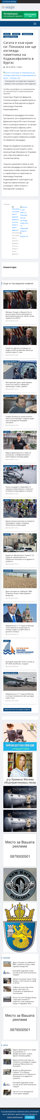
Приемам (29, 1117)
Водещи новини (10, 37)
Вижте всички (31, 289)
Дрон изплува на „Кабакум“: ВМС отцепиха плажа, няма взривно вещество (19, 593)
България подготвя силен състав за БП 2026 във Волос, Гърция (20, 663)
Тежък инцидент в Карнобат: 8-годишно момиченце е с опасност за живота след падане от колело (19, 489)
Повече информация (15, 1117)
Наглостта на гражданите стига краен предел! (23, 1092)
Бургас (6, 34)
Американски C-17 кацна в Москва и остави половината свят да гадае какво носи (20, 696)
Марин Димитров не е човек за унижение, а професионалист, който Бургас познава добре (18, 455)
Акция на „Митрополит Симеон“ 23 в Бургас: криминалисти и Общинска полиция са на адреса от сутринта (20, 558)
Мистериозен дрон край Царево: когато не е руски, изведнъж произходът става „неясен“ (19, 384)
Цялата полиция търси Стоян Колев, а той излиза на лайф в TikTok (24, 981)
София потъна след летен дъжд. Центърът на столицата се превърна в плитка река (23, 990)
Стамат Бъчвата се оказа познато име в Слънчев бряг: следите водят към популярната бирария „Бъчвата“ (20, 419)
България (8, 571)
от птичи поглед (9, 2)
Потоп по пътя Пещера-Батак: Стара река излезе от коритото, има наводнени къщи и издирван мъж (25, 1000)
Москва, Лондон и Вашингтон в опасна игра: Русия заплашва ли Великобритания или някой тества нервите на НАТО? (20, 315)
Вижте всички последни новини (17, 710)
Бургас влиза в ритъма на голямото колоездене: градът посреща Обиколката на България (20, 523)
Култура (16, 34)
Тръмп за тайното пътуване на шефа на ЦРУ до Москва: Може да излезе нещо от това (19, 350)
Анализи (7, 605)
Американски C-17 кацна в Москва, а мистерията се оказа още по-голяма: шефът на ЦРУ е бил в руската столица (20, 628)
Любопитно (27, 34)
